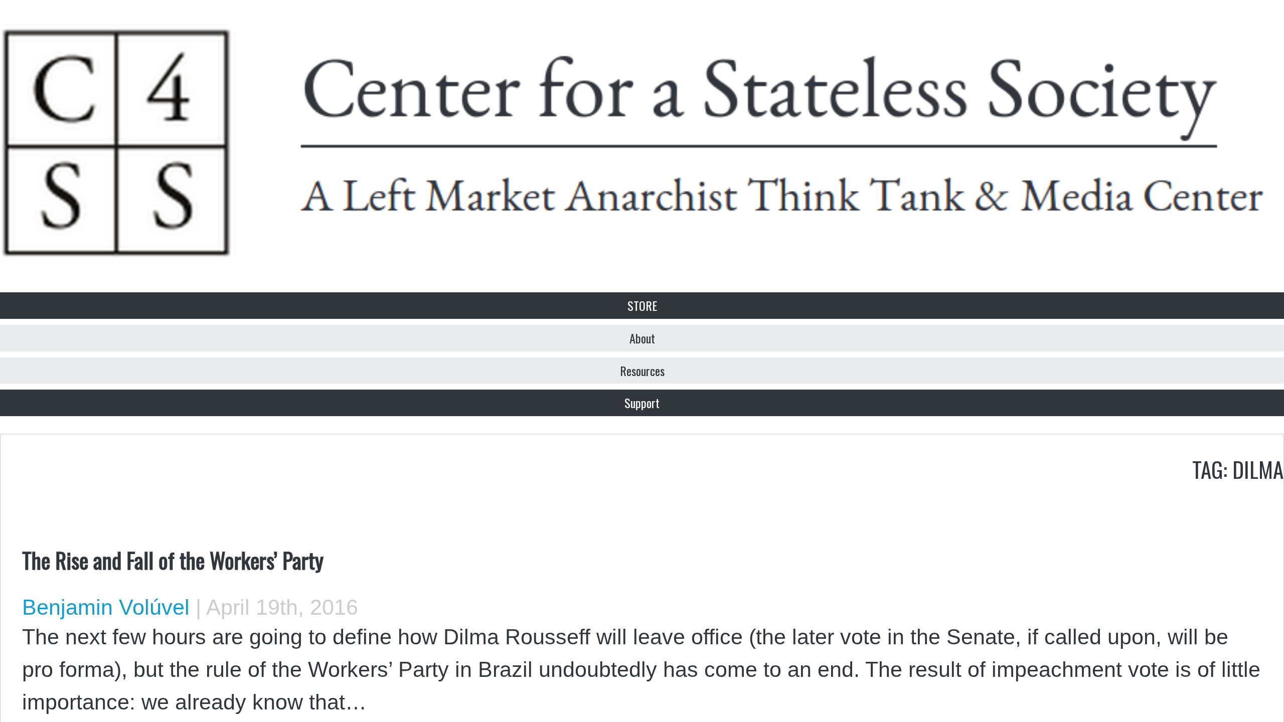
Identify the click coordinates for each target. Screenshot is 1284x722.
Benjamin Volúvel (106, 607)
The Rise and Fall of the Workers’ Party (173, 560)
